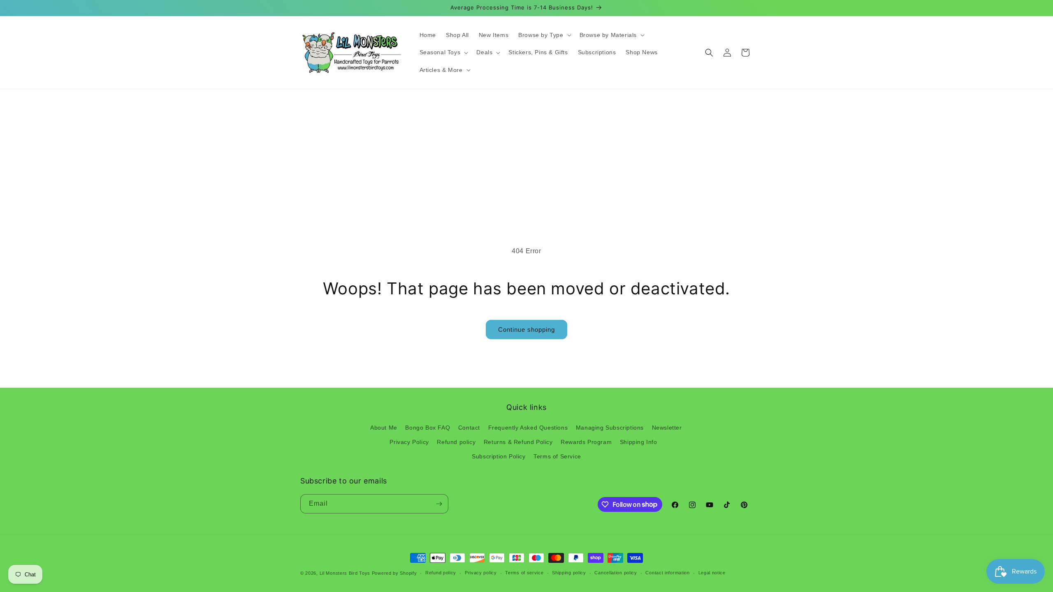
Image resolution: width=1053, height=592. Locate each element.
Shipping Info (638, 442)
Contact (469, 427)
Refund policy (456, 442)
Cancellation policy (615, 572)
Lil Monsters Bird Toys (345, 573)
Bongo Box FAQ (427, 427)
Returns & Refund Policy (518, 442)
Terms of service (524, 572)
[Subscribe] (439, 503)
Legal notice (712, 572)
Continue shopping (526, 329)
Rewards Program (586, 442)
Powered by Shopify (394, 573)
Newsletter (667, 427)
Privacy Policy (409, 442)
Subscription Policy (498, 456)
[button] (543, 35)
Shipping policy (569, 572)
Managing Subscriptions (610, 427)
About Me (383, 427)
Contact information (667, 572)
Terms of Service (557, 456)
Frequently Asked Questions (528, 427)
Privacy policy (481, 572)
